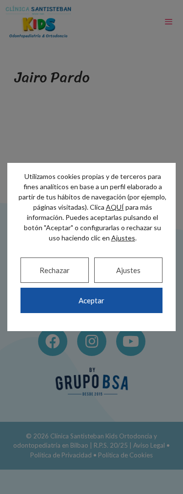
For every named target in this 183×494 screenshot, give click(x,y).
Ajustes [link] (123, 238)
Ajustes (128, 270)
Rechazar (55, 270)
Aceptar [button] (91, 300)
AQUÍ (115, 207)
